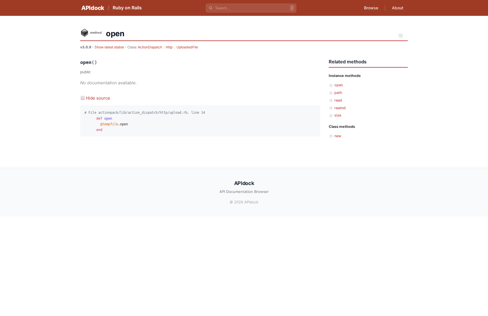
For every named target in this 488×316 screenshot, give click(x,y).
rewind (340, 108)
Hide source (98, 98)
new (337, 136)
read (338, 100)
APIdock (92, 8)
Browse (371, 7)
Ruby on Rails (127, 7)
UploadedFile (187, 47)
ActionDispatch (150, 47)
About (397, 7)
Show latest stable (110, 47)
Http (169, 47)
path (338, 93)
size (337, 115)
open (338, 85)
